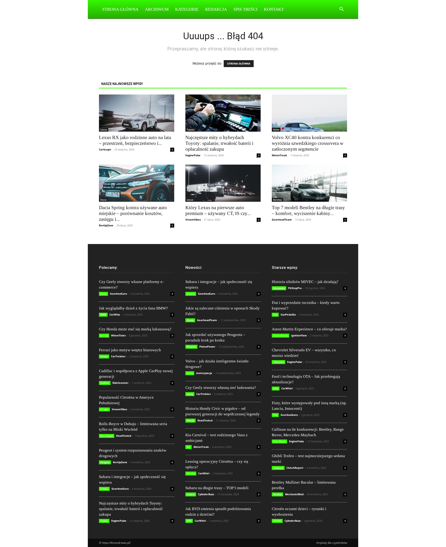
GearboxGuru (118, 293)
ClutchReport (294, 467)
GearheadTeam (282, 219)
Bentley (277, 199)
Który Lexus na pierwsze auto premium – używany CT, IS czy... (218, 210)
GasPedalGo (288, 314)
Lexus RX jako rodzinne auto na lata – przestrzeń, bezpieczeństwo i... (135, 140)
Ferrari (104, 356)
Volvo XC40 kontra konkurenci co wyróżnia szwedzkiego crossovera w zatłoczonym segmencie (307, 143)
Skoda (190, 320)
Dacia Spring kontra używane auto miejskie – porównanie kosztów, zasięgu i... (133, 213)
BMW (103, 314)
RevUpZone (106, 225)
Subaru (104, 488)
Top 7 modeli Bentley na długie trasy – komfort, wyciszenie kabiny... (308, 210)
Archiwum (157, 9)
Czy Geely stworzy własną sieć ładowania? (220, 387)
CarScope (105, 149)
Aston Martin (280, 335)
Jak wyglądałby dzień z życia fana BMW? (133, 308)
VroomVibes (193, 219)
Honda (104, 335)
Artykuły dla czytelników (331, 543)
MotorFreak (279, 155)
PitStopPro (295, 288)
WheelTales (118, 335)
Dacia (103, 199)
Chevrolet (278, 362)
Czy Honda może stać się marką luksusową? (135, 329)
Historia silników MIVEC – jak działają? (305, 282)
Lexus (103, 129)
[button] (341, 9)
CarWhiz (114, 314)
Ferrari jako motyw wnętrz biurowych (130, 350)
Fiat (275, 314)
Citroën (104, 409)
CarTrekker (118, 356)
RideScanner (120, 382)
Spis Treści (245, 9)
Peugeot (105, 462)
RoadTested (123, 435)
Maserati (278, 467)
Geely (103, 293)
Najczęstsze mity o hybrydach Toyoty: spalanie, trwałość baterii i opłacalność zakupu (219, 143)
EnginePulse (192, 155)
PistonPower (207, 346)
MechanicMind (294, 494)
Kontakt (274, 9)
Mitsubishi (279, 288)
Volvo (276, 129)
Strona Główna (120, 9)
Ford (275, 388)
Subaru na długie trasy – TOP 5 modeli (217, 488)
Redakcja (216, 9)
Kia (188, 447)
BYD (189, 520)
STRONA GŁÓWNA (238, 63)
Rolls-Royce (106, 435)
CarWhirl (203, 473)
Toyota (190, 129)
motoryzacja (204, 373)
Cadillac (104, 382)
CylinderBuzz (206, 494)
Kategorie (187, 9)
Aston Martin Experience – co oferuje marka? (309, 329)
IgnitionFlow (299, 335)
